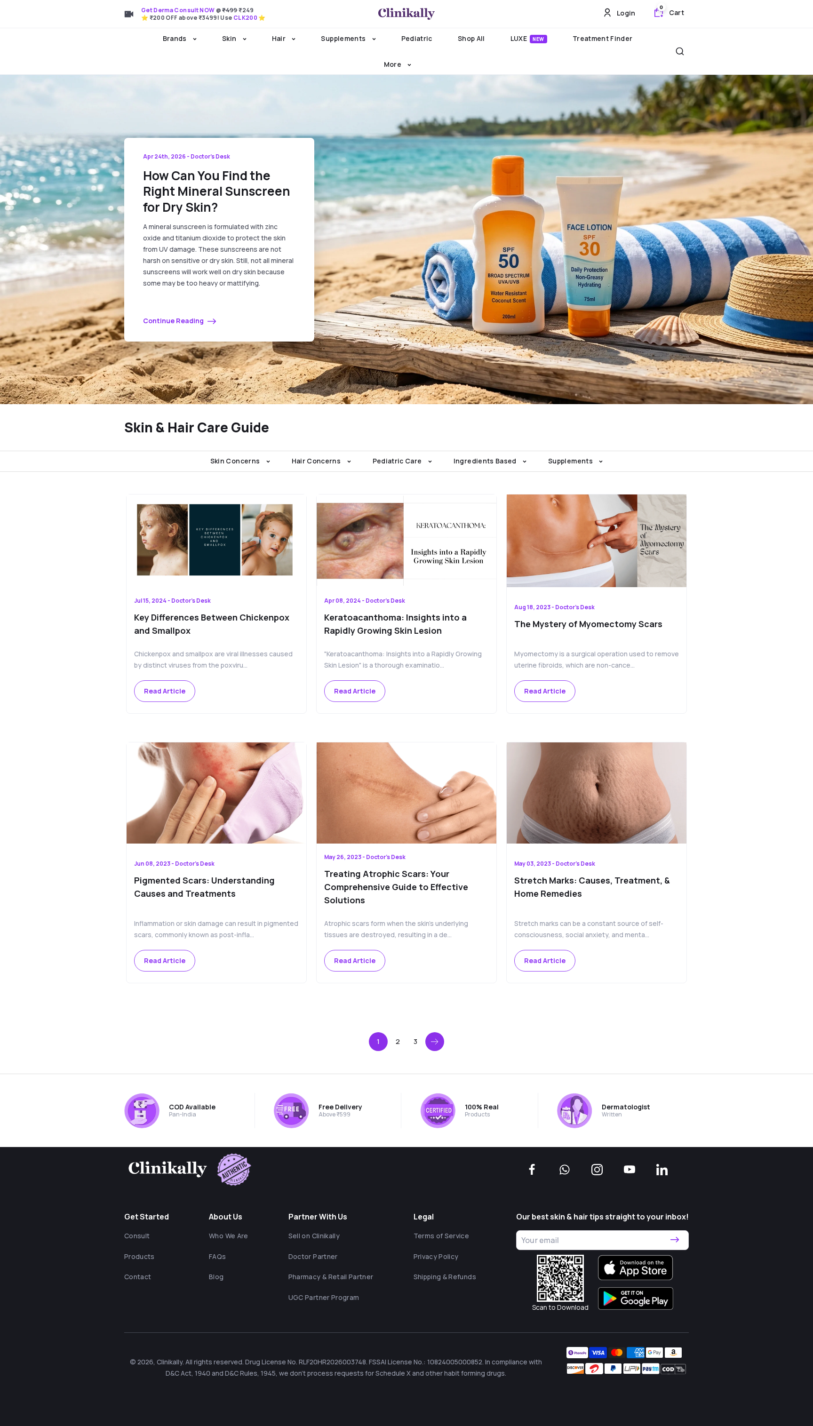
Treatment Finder (603, 38)
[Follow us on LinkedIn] (662, 1169)
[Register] (674, 1240)
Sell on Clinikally (314, 1235)
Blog (216, 1276)
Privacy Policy (436, 1256)
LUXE (527, 38)
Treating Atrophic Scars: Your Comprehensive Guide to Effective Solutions (396, 887)
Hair (279, 38)
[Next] (434, 1041)
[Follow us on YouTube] (629, 1169)
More (393, 64)
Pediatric (416, 38)
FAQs (217, 1256)
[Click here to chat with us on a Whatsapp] (564, 1169)
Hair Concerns (317, 460)
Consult (137, 1235)
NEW (538, 39)
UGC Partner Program (323, 1297)
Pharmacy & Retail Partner (331, 1276)
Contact (137, 1276)
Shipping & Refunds (445, 1276)
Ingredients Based (486, 460)
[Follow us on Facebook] (532, 1169)
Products (139, 1256)
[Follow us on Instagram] (597, 1169)
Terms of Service (442, 1235)
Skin (230, 38)
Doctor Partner (313, 1256)
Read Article (164, 690)
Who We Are (228, 1235)
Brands (175, 38)
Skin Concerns (236, 460)
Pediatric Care (398, 460)
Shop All (471, 38)
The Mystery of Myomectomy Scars (588, 623)
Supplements (344, 38)
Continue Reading (174, 320)
